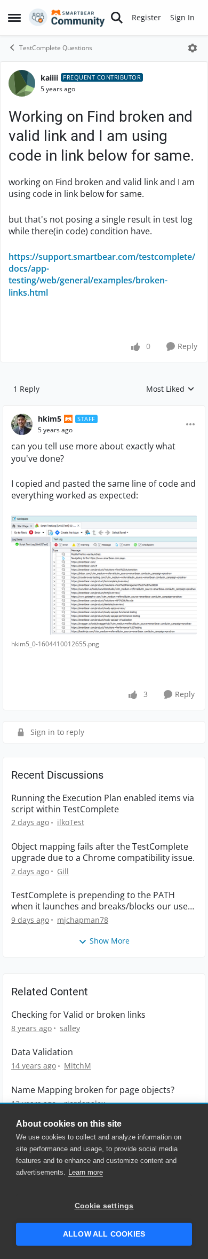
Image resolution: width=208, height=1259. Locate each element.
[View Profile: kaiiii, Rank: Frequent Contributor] (22, 83)
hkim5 (49, 419)
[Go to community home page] (67, 18)
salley (70, 1028)
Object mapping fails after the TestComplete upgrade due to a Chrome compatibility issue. (103, 852)
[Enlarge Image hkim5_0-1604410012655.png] (104, 575)
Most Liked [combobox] (170, 389)
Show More (110, 941)
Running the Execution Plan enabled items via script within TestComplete (102, 804)
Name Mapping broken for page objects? (92, 1090)
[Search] (116, 17)
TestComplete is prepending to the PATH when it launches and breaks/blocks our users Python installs (103, 901)
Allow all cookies (104, 1234)
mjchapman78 (82, 920)
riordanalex (84, 1103)
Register (146, 17)
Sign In (182, 17)
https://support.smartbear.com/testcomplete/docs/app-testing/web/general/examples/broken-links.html (102, 274)
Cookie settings (104, 1206)
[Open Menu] (192, 48)
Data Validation (42, 1052)
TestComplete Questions (55, 47)
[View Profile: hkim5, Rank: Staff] (22, 424)
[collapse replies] (104, 410)
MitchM (77, 1065)
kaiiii (49, 78)
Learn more (85, 1172)
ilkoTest (70, 822)
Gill (63, 871)
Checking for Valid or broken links (78, 1014)
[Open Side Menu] (14, 18)
